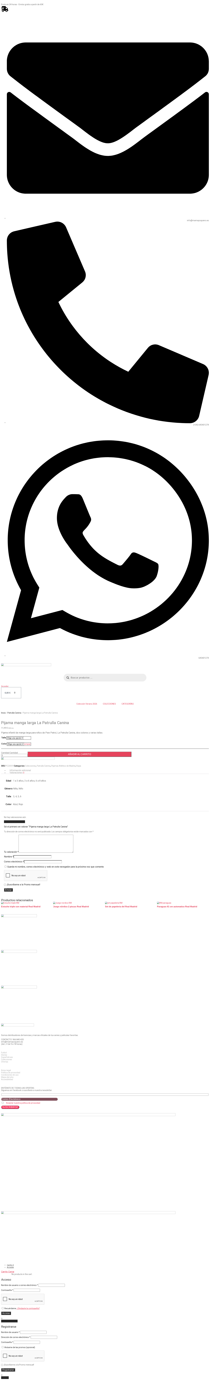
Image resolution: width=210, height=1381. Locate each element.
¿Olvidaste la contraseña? (28, 1308)
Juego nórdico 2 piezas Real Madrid (71, 906)
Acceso (6, 1313)
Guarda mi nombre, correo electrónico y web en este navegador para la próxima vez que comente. (55, 866)
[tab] (108, 770)
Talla (3, 737)
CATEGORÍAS (128, 704)
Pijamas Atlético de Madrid (63, 766)
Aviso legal (6, 1070)
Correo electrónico (14, 861)
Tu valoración (11, 852)
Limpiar (27, 744)
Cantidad (5, 753)
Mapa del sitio (7, 1077)
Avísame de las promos (19, 1347)
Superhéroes (7, 1057)
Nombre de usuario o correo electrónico (19, 1285)
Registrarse (8, 1370)
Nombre (9, 856)
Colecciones (30, 766)
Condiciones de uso (10, 1075)
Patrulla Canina (14, 713)
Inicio (3, 713)
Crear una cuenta (9, 1321)
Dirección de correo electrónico (15, 1337)
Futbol (4, 1052)
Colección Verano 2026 (86, 704)
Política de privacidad (10, 1072)
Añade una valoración (14, 821)
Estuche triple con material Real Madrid (20, 906)
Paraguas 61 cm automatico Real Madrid (177, 906)
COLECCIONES (109, 704)
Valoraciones (17, 772)
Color (4, 744)
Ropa (78, 766)
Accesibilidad (7, 1079)
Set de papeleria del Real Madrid (121, 906)
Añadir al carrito (79, 754)
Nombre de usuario (10, 1332)
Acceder (5, 686)
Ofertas (4, 1062)
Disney (4, 1055)
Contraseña (7, 1290)
